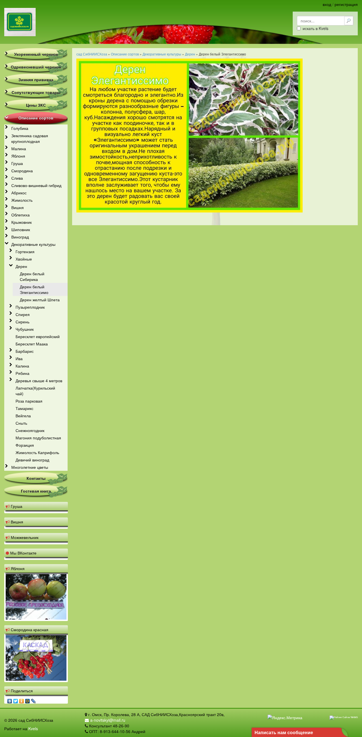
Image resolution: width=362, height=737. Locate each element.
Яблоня (18, 156)
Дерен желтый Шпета (40, 299)
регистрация (346, 4)
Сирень (22, 322)
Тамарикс (24, 408)
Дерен (21, 266)
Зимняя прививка (35, 79)
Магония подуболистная (38, 438)
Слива (17, 178)
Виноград (20, 237)
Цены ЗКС (36, 105)
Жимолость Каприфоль (37, 452)
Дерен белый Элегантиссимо (34, 289)
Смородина (22, 170)
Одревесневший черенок (36, 67)
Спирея (23, 314)
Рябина (22, 373)
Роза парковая (29, 401)
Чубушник (25, 329)
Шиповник (20, 229)
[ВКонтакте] (10, 699)
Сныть (21, 423)
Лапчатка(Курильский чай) (35, 390)
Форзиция (25, 445)
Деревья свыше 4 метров (39, 380)
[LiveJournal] (33, 699)
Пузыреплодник (30, 307)
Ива (19, 358)
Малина (18, 148)
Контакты (36, 478)
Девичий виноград (32, 460)
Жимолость (22, 200)
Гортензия (25, 251)
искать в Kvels (315, 28)
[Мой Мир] (28, 699)
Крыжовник (21, 222)
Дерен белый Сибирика (32, 276)
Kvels (33, 728)
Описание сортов (35, 118)
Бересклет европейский (38, 336)
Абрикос (19, 192)
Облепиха (20, 215)
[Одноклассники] (22, 699)
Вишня (17, 207)
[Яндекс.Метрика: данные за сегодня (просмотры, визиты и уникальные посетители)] (285, 717)
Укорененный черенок (36, 54)
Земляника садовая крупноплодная (29, 138)
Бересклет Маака (32, 344)
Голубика (19, 128)
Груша (17, 163)
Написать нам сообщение (284, 732)
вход (327, 4)
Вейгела (23, 415)
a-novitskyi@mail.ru (107, 720)
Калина (22, 366)
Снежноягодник (30, 430)
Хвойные (24, 259)
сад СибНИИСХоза (91, 53)
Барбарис (25, 351)
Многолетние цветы (29, 467)
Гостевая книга (36, 491)
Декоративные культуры (33, 244)
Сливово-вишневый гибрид (36, 185)
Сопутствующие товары (36, 92)
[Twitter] (16, 699)
